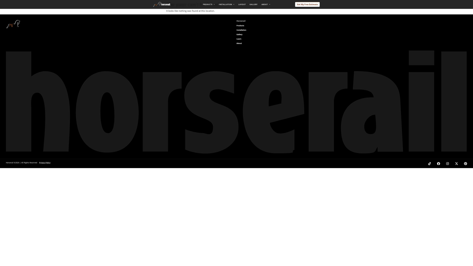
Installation (225, 4)
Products (207, 4)
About (265, 4)
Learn (238, 39)
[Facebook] (438, 163)
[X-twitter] (456, 163)
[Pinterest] (465, 163)
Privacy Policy (44, 162)
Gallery (253, 4)
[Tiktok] (429, 163)
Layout (242, 4)
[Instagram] (447, 163)
